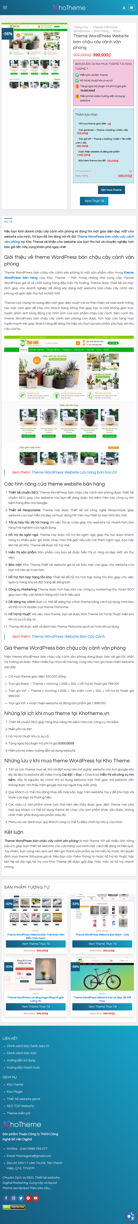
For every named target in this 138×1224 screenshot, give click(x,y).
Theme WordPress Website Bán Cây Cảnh (68, 637)
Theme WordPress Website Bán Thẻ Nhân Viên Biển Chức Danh (35, 936)
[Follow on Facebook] (6, 1198)
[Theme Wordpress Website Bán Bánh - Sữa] (102, 911)
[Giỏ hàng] (131, 7)
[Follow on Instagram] (13, 1198)
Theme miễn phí (18, 1113)
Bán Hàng (101, 31)
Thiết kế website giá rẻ (23, 1099)
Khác (117, 31)
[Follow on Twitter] (21, 1198)
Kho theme (15, 1084)
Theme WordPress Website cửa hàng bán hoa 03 (73, 472)
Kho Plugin (14, 1091)
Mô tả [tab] (8, 221)
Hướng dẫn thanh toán (23, 1067)
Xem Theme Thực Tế (35, 943)
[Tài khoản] (124, 7)
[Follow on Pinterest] (28, 1198)
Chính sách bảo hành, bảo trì (28, 1046)
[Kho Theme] (69, 7)
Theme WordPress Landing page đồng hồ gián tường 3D (35, 999)
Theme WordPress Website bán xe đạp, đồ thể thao (102, 999)
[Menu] (5, 7)
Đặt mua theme (111, 190)
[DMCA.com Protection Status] (14, 1207)
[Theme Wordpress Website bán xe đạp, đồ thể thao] (102, 974)
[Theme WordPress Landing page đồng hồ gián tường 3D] (35, 974)
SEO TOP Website (20, 1106)
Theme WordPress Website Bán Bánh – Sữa (102, 934)
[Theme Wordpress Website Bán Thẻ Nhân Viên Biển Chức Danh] (35, 911)
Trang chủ (80, 27)
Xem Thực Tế (94, 201)
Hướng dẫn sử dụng (21, 1060)
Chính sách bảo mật (22, 1053)
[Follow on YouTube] (35, 1198)
